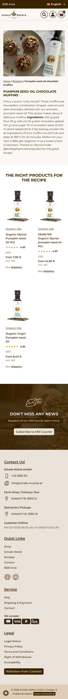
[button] (6, 693)
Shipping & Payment (18, 602)
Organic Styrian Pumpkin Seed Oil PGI (16, 238)
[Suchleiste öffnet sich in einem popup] (44, 14)
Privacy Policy (13, 646)
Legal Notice (12, 641)
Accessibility (12, 662)
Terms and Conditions (18, 651)
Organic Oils (13, 228)
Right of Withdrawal (17, 657)
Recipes (9, 557)
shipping (16, 267)
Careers (9, 562)
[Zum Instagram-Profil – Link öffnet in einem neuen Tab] (15, 577)
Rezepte (18, 81)
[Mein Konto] (52, 14)
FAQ (7, 597)
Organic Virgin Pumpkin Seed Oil (16, 337)
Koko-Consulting (44, 693)
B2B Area (8, 4)
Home (7, 81)
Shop (7, 546)
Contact (9, 608)
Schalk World (13, 551)
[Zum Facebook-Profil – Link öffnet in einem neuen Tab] (7, 577)
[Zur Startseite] (14, 14)
